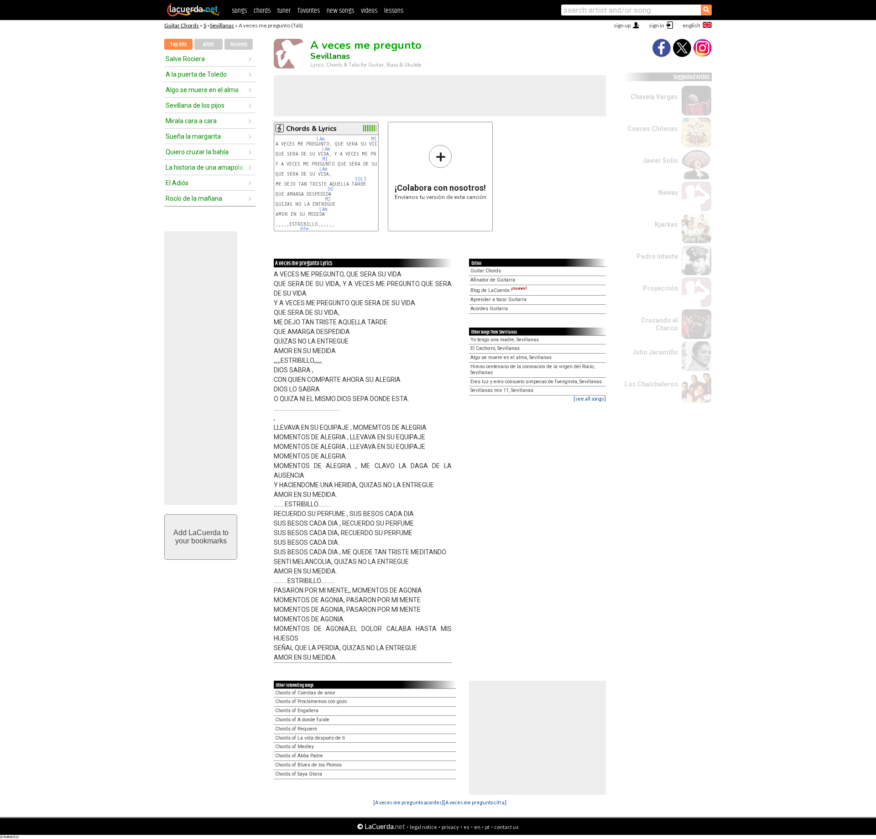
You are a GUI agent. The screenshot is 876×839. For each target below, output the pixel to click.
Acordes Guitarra (489, 309)
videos (369, 10)
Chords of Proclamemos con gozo (311, 701)
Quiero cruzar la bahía (197, 152)
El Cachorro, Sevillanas (495, 348)
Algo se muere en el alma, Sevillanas (511, 357)
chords (262, 10)
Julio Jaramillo (655, 352)
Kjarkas (666, 224)
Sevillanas (222, 25)
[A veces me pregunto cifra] (474, 802)
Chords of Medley (294, 747)
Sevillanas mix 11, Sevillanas (501, 390)
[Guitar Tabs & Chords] (193, 14)
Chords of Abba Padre (299, 756)
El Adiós (177, 183)
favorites (308, 10)
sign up (622, 25)
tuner (284, 10)
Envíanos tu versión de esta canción (440, 172)
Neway (668, 192)
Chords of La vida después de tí (310, 738)
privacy (450, 827)
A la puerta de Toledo (196, 74)
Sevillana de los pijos (195, 105)
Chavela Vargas (654, 96)
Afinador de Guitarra (492, 280)
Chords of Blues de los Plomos (308, 765)
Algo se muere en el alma (202, 90)
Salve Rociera (185, 59)
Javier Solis (660, 160)
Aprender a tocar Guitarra (498, 299)
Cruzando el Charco (659, 324)
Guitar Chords (181, 25)
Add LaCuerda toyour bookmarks (201, 537)
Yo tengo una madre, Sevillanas (504, 340)
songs (239, 10)
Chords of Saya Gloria (298, 774)
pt (487, 827)
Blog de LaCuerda (498, 290)
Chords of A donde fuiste (302, 720)
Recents (238, 44)
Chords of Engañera (296, 711)
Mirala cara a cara (191, 121)
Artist (208, 44)
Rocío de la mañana (194, 198)
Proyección (660, 288)
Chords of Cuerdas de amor (305, 693)
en (477, 827)
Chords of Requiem (296, 729)
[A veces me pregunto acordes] (408, 802)
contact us (506, 827)
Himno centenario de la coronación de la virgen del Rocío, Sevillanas (532, 369)
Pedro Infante (657, 256)
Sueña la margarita (193, 136)
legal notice (423, 827)
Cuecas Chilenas (652, 128)
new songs (340, 10)
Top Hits (178, 44)
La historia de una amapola (204, 167)
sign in (656, 25)
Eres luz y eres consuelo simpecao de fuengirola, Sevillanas (536, 382)
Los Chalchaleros (651, 384)
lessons (393, 10)
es (466, 827)
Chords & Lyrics (311, 128)
